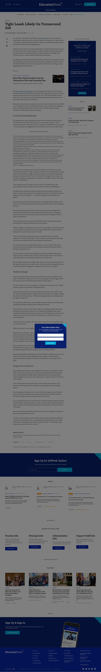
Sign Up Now (50, 343)
